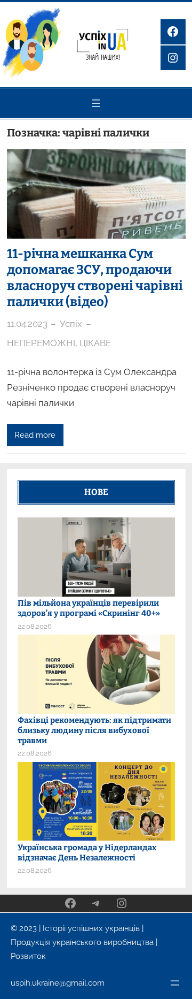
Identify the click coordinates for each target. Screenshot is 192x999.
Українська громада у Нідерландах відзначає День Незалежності (87, 853)
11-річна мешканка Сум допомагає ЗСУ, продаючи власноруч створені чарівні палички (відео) (95, 277)
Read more (34, 434)
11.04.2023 (27, 323)
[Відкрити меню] (96, 103)
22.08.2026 (35, 626)
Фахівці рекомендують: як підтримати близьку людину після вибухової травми (94, 730)
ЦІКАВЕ (95, 343)
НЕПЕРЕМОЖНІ (41, 343)
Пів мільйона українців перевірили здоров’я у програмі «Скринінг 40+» (89, 608)
